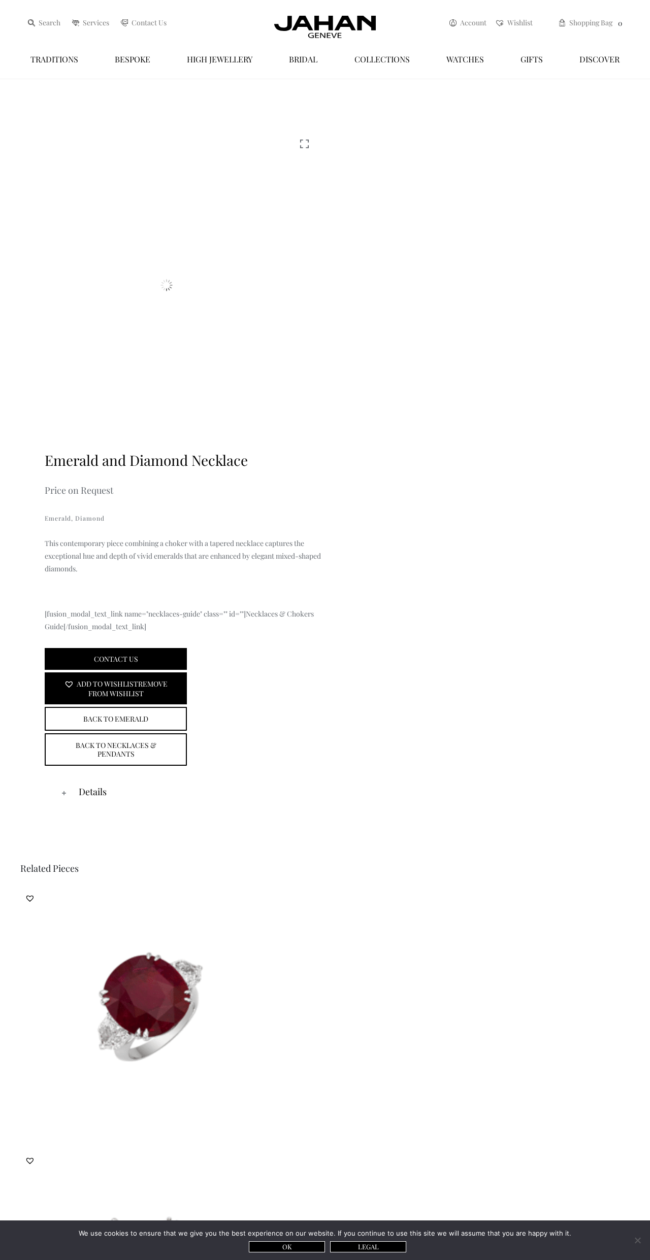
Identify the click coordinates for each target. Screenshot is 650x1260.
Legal (368, 1246)
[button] (116, 688)
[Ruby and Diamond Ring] (152, 1013)
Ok (287, 1246)
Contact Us (116, 659)
